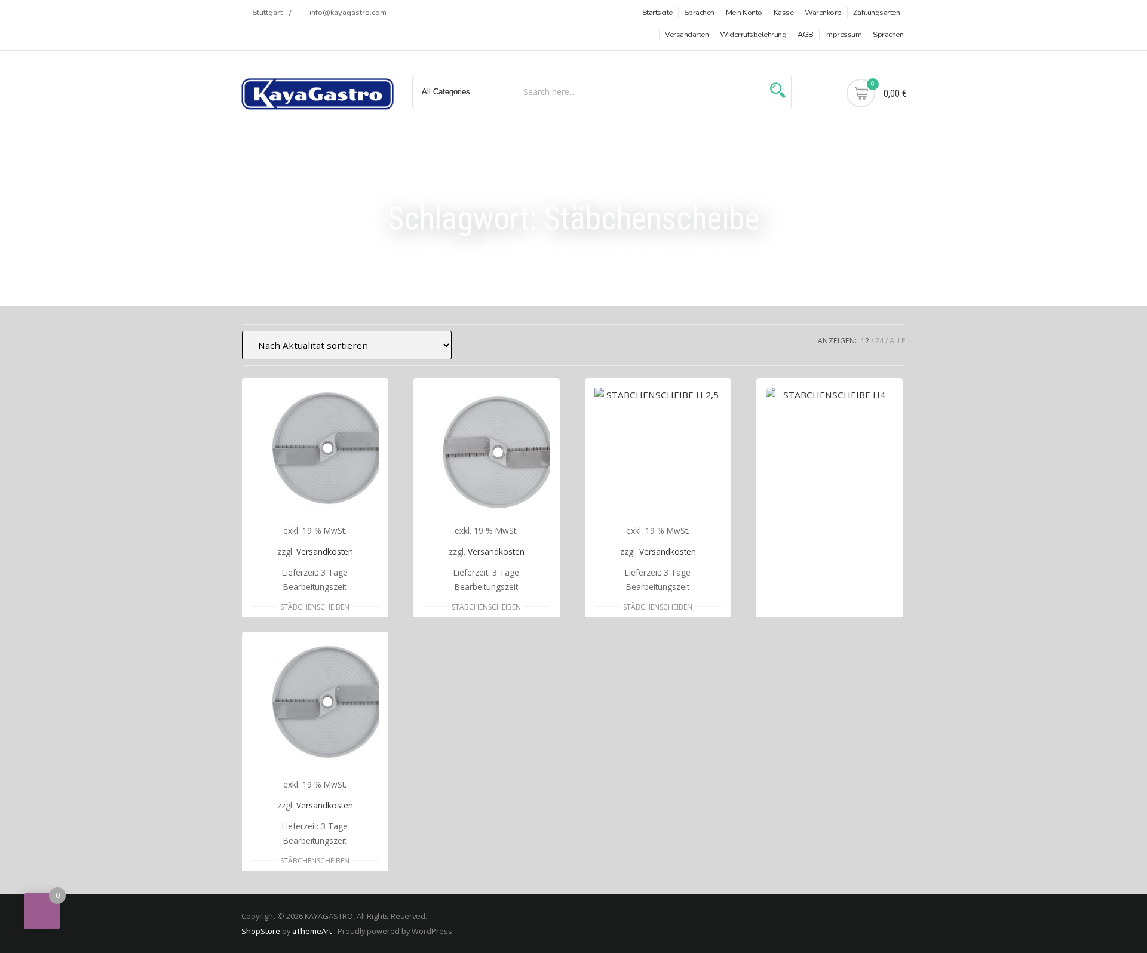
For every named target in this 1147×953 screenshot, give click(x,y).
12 (865, 341)
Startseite (657, 12)
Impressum (843, 34)
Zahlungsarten (876, 12)
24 (879, 341)
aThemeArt (312, 931)
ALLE (897, 341)
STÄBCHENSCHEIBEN (314, 607)
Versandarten (687, 34)
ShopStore (260, 931)
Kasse (784, 12)
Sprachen (699, 12)
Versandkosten (324, 551)
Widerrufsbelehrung (753, 34)
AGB (806, 34)
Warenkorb (823, 12)
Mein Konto (744, 12)
